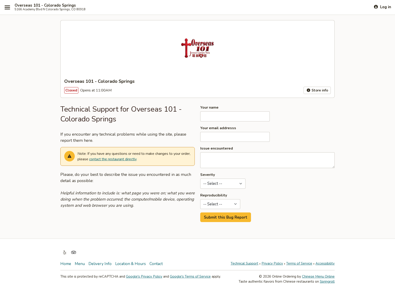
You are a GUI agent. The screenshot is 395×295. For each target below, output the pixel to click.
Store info (319, 90)
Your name (209, 107)
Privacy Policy (272, 263)
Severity (207, 174)
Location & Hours (130, 263)
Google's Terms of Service (190, 276)
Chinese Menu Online (318, 276)
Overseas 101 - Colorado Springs (45, 5)
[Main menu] (7, 7)
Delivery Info (100, 263)
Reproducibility (213, 195)
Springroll (327, 281)
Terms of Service (299, 263)
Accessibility (325, 263)
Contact (156, 263)
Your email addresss (218, 128)
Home (65, 263)
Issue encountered (216, 148)
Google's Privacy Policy (144, 276)
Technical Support (244, 263)
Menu (80, 263)
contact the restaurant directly (113, 159)
